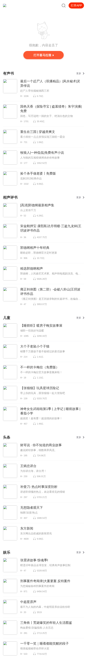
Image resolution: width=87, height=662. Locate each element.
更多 (78, 73)
